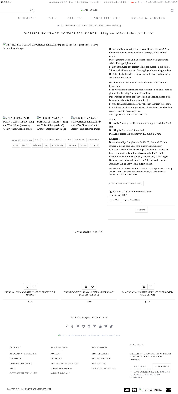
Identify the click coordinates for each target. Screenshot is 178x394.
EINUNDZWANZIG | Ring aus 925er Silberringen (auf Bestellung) (89, 293)
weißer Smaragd (52, 140)
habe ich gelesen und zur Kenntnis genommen (150, 374)
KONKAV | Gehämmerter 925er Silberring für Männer (30, 293)
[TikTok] (111, 326)
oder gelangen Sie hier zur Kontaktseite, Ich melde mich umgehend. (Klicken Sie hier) (137, 173)
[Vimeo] (106, 326)
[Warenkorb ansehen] (174, 10)
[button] (132, 200)
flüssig (72, 145)
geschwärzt (58, 145)
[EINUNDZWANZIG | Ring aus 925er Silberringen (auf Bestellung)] (89, 261)
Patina (83, 145)
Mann (16, 145)
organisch (93, 140)
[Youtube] (100, 326)
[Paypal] (168, 390)
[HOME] (58, 25)
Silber (68, 140)
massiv (26, 145)
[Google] (89, 326)
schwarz (79, 140)
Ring (37, 140)
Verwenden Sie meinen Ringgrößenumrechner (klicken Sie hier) (140, 169)
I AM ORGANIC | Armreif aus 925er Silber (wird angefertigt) (147, 293)
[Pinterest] (94, 326)
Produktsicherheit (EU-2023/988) (127, 184)
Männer (37, 145)
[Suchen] (31, 10)
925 (46, 145)
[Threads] (83, 326)
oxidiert (94, 145)
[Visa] (127, 390)
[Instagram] (67, 326)
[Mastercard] (134, 390)
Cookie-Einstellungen (61, 368)
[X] (78, 326)
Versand (141, 210)
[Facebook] (72, 326)
